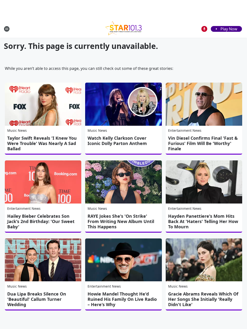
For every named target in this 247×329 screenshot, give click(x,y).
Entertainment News (184, 130)
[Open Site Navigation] (7, 29)
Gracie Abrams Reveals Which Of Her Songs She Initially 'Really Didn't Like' (203, 299)
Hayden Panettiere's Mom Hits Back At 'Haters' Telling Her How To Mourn (203, 221)
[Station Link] (123, 29)
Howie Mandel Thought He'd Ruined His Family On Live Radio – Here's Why (122, 299)
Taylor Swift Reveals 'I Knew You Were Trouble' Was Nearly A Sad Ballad (42, 143)
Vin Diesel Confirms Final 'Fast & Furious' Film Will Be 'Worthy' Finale (203, 143)
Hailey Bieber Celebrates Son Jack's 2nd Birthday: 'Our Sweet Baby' (41, 221)
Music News (17, 130)
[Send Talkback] (204, 29)
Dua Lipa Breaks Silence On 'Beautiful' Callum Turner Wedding (36, 299)
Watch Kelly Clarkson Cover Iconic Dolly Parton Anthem (117, 140)
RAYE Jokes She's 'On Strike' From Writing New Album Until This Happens (121, 221)
